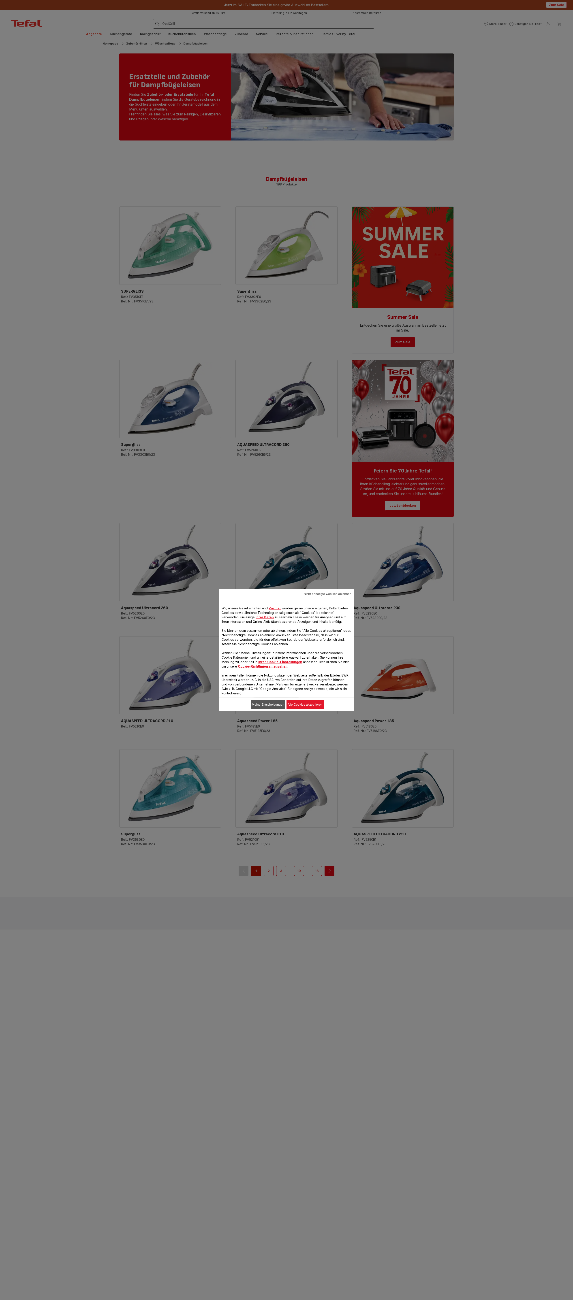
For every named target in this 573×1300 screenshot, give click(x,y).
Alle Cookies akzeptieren (305, 704)
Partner (275, 608)
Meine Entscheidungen (268, 704)
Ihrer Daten (265, 617)
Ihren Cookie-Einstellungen (280, 662)
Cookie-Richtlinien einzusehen (262, 666)
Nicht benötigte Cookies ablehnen (327, 593)
